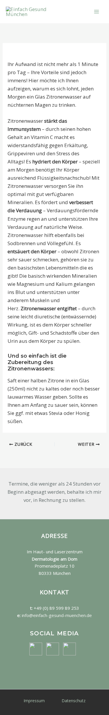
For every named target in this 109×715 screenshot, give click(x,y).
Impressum (34, 700)
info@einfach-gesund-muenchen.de (57, 615)
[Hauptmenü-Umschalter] (96, 11)
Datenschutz (73, 700)
